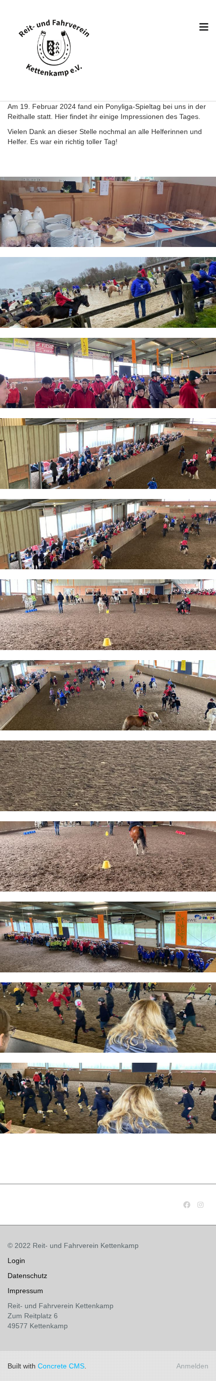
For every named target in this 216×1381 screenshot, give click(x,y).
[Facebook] (186, 1205)
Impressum (25, 1291)
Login (16, 1261)
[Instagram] (200, 1205)
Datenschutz (27, 1276)
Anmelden (192, 1366)
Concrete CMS (61, 1366)
